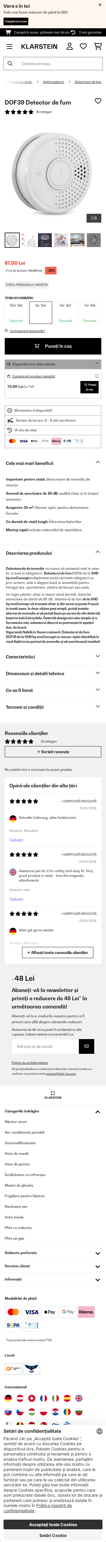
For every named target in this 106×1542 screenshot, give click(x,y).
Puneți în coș (58, 346)
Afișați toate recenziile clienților (59, 952)
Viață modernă (53, 82)
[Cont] (70, 46)
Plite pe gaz (14, 1238)
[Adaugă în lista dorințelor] (98, 101)
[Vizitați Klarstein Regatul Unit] (78, 1398)
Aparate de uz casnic (17, 82)
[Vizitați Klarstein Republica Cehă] (20, 1411)
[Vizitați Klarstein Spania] (67, 1398)
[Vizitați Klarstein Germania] (8, 1398)
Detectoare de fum (88, 82)
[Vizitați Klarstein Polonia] (43, 1411)
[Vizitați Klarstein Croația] (55, 1411)
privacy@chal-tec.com (61, 1073)
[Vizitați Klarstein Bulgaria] (78, 1411)
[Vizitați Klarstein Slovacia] (8, 1411)
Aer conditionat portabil (24, 1132)
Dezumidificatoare (20, 1143)
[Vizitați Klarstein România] (67, 1411)
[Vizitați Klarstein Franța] (43, 1398)
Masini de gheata (19, 1185)
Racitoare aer (16, 1206)
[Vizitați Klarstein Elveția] (31, 1398)
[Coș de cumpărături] (98, 46)
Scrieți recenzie (54, 751)
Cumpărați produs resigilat (33, 376)
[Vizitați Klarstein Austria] (20, 1398)
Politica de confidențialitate (30, 1062)
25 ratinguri (44, 112)
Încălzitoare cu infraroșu (25, 1174)
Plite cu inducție (18, 1227)
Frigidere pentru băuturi (25, 1196)
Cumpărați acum (16, 21)
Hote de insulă (17, 1153)
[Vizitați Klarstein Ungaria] (31, 1411)
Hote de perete (17, 1164)
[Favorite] (83, 46)
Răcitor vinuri (16, 1121)
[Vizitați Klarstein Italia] (55, 1398)
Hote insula (14, 1217)
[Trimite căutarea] (10, 63)
